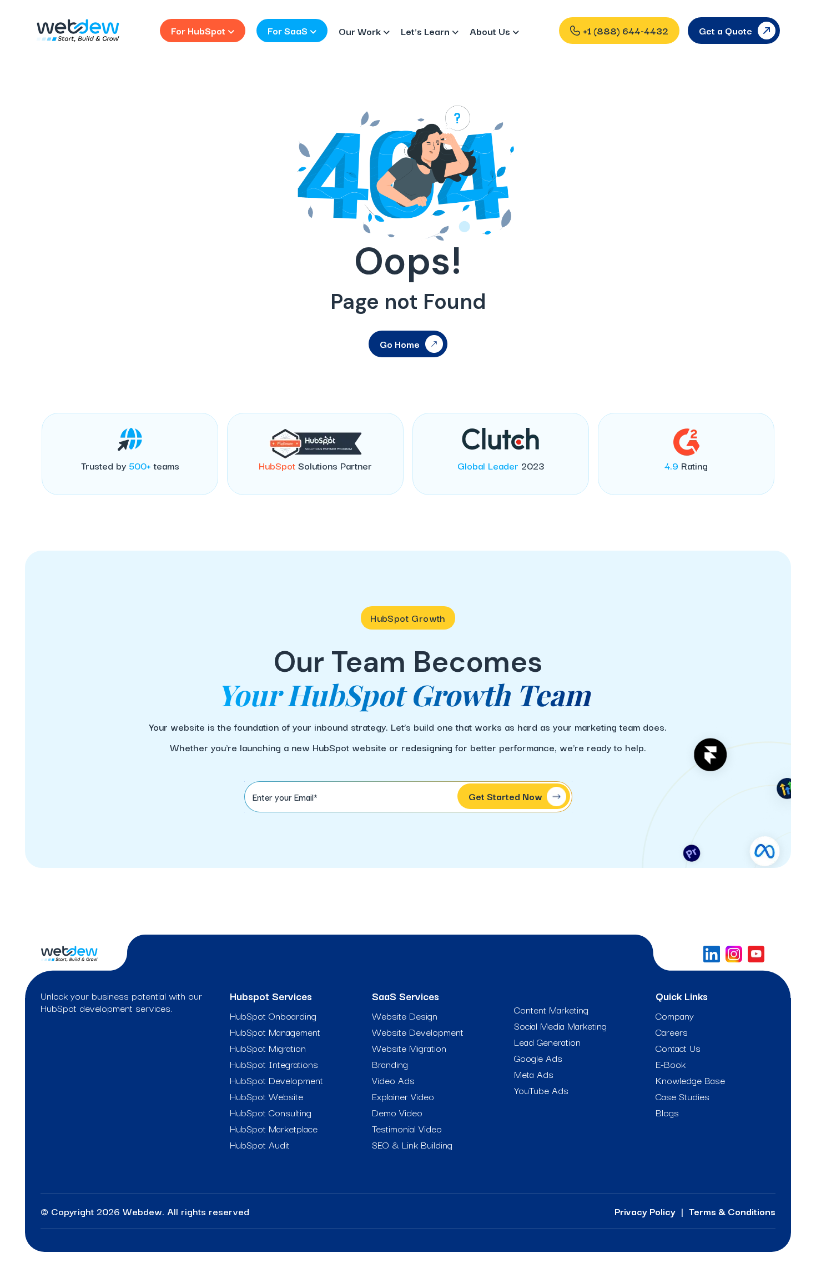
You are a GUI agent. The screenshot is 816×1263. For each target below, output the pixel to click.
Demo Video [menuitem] (397, 1112)
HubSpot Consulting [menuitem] (270, 1112)
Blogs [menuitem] (667, 1112)
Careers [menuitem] (672, 1032)
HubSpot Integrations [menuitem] (274, 1064)
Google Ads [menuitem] (538, 1058)
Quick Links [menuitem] (682, 996)
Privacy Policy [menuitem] (645, 1211)
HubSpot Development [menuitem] (276, 1080)
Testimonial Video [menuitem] (407, 1128)
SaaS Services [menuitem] (405, 996)
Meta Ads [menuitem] (533, 1074)
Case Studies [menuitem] (682, 1096)
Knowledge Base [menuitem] (690, 1080)
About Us (491, 31)
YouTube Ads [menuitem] (541, 1090)
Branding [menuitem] (390, 1064)
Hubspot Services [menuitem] (271, 996)
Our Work (361, 31)
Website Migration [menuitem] (409, 1048)
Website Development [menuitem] (418, 1032)
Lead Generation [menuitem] (547, 1042)
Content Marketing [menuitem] (551, 1010)
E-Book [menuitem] (671, 1064)
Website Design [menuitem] (404, 1016)
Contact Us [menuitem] (678, 1048)
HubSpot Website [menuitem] (266, 1096)
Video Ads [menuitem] (393, 1080)
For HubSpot (199, 30)
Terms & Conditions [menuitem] (732, 1211)
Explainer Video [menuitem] (403, 1096)
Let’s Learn (426, 31)
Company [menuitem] (675, 1016)
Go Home (400, 343)
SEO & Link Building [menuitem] (412, 1145)
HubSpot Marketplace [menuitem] (274, 1128)
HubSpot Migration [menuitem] (268, 1048)
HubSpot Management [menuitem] (275, 1032)
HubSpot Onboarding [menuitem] (273, 1016)
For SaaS (289, 30)
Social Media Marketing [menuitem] (560, 1026)
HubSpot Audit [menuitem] (260, 1145)
